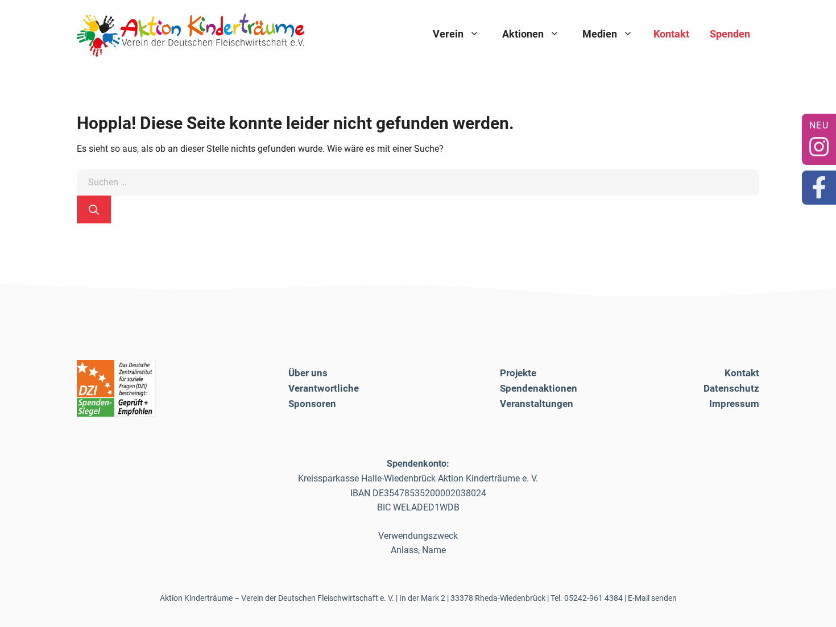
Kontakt (671, 34)
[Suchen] (94, 209)
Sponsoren (312, 403)
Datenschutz (731, 388)
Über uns (308, 373)
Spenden (730, 34)
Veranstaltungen (536, 403)
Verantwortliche (323, 388)
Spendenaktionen (538, 388)
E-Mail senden (652, 598)
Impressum (734, 403)
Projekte (518, 373)
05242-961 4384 (593, 598)
